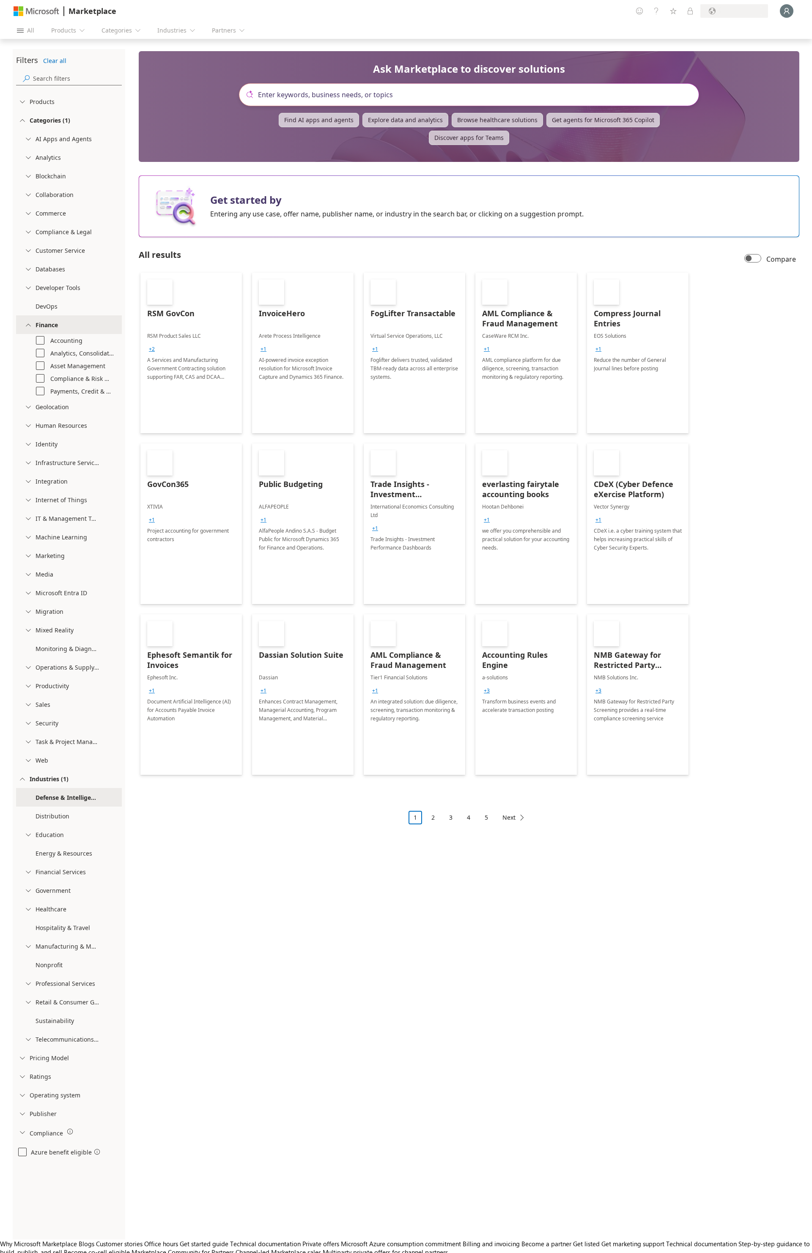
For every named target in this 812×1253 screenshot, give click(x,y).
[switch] (753, 259)
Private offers (320, 1243)
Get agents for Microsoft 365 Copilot (603, 120)
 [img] (70, 1132)
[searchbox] (77, 78)
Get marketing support (632, 1243)
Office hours (161, 1243)
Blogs (86, 1243)
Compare (781, 259)
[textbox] (472, 95)
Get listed (586, 1243)
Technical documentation (265, 1243)
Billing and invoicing (491, 1243)
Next (509, 817)
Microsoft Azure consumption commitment (402, 1243)
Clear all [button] (54, 61)
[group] (151, 349)
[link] (191, 353)
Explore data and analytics (405, 120)
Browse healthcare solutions (497, 120)
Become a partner (546, 1243)
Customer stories (119, 1243)
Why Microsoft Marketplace (38, 1243)
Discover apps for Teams (469, 138)
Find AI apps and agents (319, 120)
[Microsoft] (36, 11)
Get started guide (204, 1243)
